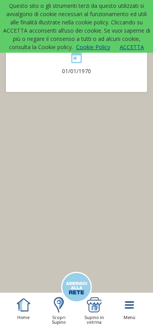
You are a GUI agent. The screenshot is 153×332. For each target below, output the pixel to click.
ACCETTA (132, 47)
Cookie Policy (93, 47)
